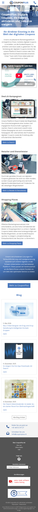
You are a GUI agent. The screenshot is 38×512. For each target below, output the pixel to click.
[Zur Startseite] (19, 2)
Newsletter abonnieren (19, 464)
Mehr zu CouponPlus (19, 285)
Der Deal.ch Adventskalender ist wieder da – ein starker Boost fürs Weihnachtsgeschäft (19, 405)
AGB (19, 449)
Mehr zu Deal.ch (9, 142)
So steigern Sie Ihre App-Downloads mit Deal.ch (17, 367)
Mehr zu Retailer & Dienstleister (14, 190)
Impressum (15, 504)
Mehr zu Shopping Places (12, 243)
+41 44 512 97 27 (18, 428)
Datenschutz (22, 504)
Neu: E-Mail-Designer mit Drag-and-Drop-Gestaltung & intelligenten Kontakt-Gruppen (18, 328)
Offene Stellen (19, 447)
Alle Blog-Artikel (19, 417)
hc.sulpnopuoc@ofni (19, 434)
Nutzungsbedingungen (26, 508)
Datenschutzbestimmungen (10, 508)
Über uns (19, 445)
